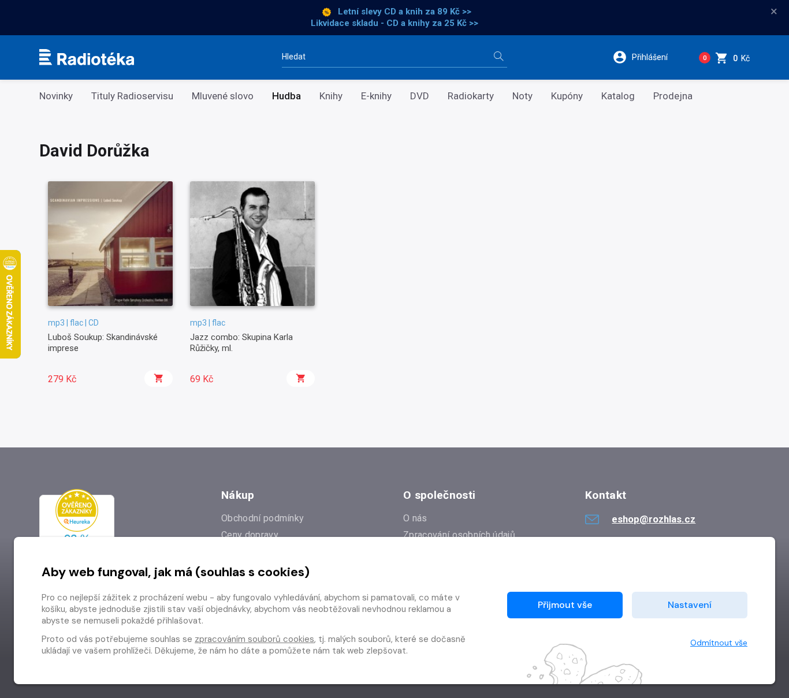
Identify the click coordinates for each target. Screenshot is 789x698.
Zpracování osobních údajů (459, 534)
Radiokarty (471, 96)
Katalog (618, 96)
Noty (522, 96)
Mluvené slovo (223, 96)
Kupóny (567, 96)
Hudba (286, 96)
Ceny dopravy (249, 534)
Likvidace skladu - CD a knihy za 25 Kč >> (394, 23)
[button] (647, 57)
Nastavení (690, 605)
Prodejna (673, 96)
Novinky (56, 96)
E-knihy (376, 96)
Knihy (331, 96)
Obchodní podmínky (262, 518)
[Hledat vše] (498, 57)
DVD (419, 96)
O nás (415, 518)
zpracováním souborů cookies (254, 639)
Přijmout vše (565, 605)
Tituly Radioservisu (132, 96)
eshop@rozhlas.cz (653, 519)
